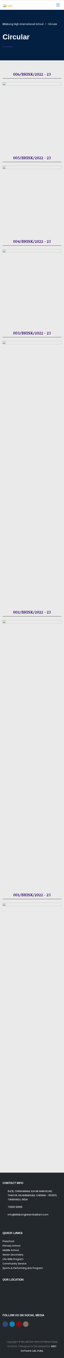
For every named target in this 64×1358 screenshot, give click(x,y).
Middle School (11, 1250)
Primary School (11, 1245)
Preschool (8, 1241)
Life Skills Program (13, 1259)
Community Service (14, 1263)
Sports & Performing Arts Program (23, 1268)
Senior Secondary (13, 1254)
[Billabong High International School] (24, 5)
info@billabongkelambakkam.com (28, 1214)
